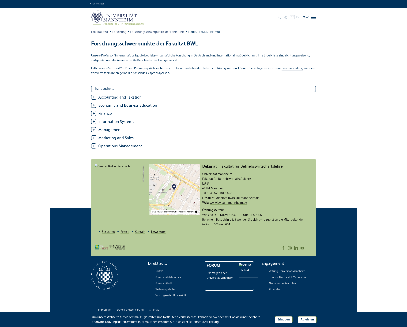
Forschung (119, 32)
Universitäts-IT (163, 283)
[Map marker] (174, 187)
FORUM (213, 266)
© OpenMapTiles (159, 211)
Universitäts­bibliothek (168, 277)
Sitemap (154, 309)
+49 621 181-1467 (220, 193)
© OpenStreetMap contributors (180, 211)
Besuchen (108, 232)
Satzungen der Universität (170, 295)
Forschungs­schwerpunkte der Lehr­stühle (157, 32)
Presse (125, 232)
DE (292, 17)
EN (297, 17)
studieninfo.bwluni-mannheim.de (235, 198)
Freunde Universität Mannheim (287, 277)
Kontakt (140, 232)
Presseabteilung (292, 68)
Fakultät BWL (100, 32)
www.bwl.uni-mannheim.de (228, 202)
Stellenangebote (165, 289)
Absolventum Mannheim (283, 283)
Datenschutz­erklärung (130, 309)
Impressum (104, 309)
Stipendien (274, 289)
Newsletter (158, 232)
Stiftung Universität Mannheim (286, 271)
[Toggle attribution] (196, 212)
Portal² (159, 271)
